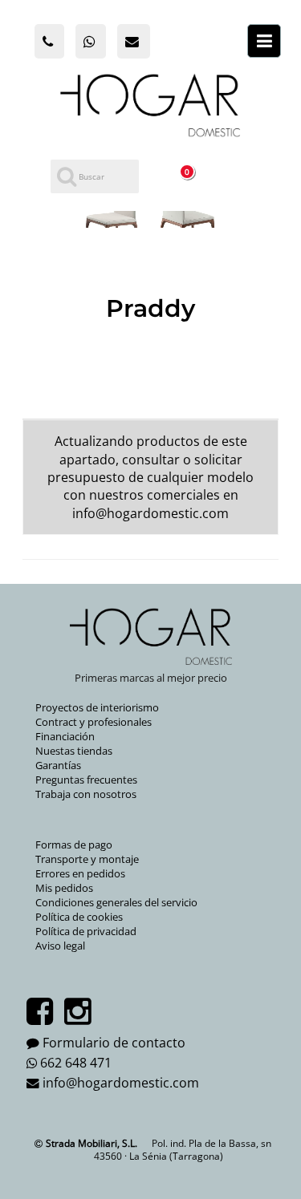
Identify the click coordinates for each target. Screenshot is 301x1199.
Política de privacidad (85, 931)
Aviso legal (60, 945)
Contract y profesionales (93, 722)
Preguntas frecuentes (86, 779)
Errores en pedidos (80, 873)
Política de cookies (79, 916)
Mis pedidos (64, 888)
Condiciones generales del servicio (116, 902)
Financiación (65, 736)
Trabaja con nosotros (85, 794)
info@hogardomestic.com (150, 513)
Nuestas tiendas (73, 750)
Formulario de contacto (114, 1042)
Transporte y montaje (87, 859)
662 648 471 (76, 1062)
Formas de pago (73, 844)
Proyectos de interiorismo (97, 707)
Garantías (58, 765)
